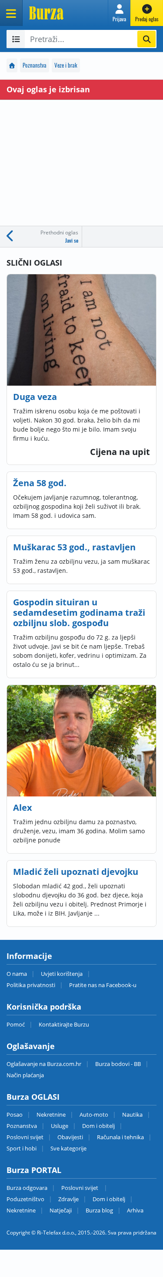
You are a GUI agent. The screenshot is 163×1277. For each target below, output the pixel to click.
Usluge (59, 1126)
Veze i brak (65, 65)
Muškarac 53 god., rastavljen (74, 547)
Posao (15, 1114)
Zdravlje (68, 1199)
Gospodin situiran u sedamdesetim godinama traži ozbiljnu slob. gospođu (79, 612)
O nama (17, 974)
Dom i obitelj (98, 1126)
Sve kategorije (68, 1148)
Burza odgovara (27, 1188)
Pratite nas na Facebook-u (102, 985)
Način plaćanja (25, 1075)
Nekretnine (51, 1114)
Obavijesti (70, 1137)
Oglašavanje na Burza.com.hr (44, 1064)
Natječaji (61, 1210)
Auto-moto (94, 1114)
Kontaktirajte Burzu (64, 1024)
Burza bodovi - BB (118, 1064)
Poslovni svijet (25, 1137)
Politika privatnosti (31, 985)
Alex (22, 807)
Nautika (132, 1114)
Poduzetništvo (25, 1199)
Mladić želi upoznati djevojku (75, 871)
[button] (119, 13)
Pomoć (16, 1024)
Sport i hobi (22, 1148)
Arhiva (135, 1210)
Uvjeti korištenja (62, 974)
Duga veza (35, 397)
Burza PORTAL (34, 1170)
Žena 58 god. (40, 483)
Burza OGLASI (33, 1097)
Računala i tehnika (120, 1137)
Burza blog (99, 1210)
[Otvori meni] (11, 13)
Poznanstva (35, 65)
